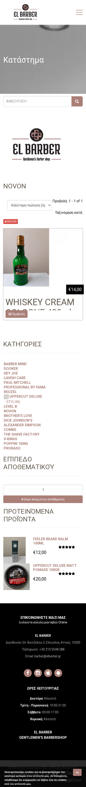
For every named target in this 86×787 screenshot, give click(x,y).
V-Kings (10, 439)
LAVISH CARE (15, 378)
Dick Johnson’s (18, 420)
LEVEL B (10, 406)
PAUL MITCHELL (17, 382)
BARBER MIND (15, 364)
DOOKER (11, 368)
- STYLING (12, 402)
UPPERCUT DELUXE (25, 396)
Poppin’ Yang (16, 444)
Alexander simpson (22, 425)
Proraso (12, 448)
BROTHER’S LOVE (18, 416)
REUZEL (10, 392)
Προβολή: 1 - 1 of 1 (67, 201)
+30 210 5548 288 (51, 649)
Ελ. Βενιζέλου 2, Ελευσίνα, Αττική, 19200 (51, 642)
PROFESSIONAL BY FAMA (25, 387)
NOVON (12, 221)
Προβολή (18, 314)
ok (77, 772)
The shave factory (21, 434)
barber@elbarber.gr (47, 656)
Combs (10, 430)
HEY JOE (11, 373)
